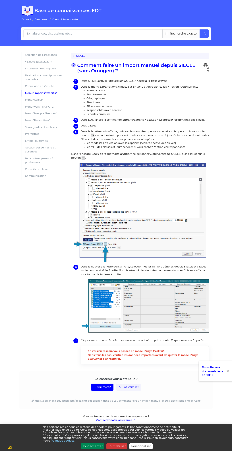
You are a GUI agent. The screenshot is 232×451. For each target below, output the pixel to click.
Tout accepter (92, 446)
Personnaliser (141, 446)
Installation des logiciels (40, 68)
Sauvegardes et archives (41, 127)
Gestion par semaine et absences (40, 149)
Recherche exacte (183, 33)
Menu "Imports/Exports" (41, 93)
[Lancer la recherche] (204, 33)
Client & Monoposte (65, 19)
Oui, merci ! (104, 387)
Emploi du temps (36, 141)
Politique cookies (62, 440)
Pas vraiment (130, 387)
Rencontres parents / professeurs (39, 160)
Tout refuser (117, 446)
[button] (206, 65)
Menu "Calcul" (34, 99)
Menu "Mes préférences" (41, 113)
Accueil (26, 19)
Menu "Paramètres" (37, 120)
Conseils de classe (37, 169)
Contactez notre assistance (114, 420)
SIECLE (80, 56)
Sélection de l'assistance (41, 55)
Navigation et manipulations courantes (43, 77)
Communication (35, 176)
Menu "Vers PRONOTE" (39, 106)
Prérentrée (32, 134)
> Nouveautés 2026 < (38, 62)
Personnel (41, 19)
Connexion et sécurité (39, 86)
